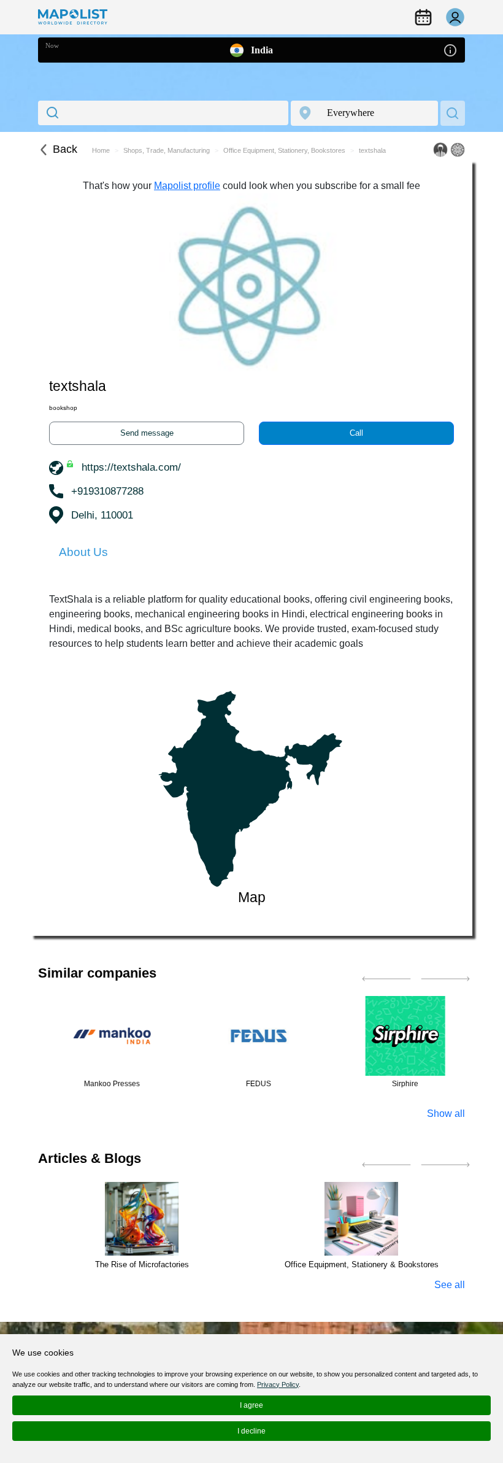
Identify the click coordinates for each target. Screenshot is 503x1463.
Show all (446, 1113)
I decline (251, 1431)
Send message (147, 433)
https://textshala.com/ (131, 467)
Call (356, 433)
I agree (251, 1405)
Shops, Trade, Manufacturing (166, 150)
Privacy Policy (278, 1384)
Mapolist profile (187, 185)
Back (65, 149)
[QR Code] (457, 149)
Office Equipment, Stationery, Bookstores (284, 150)
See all (449, 1285)
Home (101, 150)
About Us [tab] (83, 552)
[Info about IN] (450, 49)
